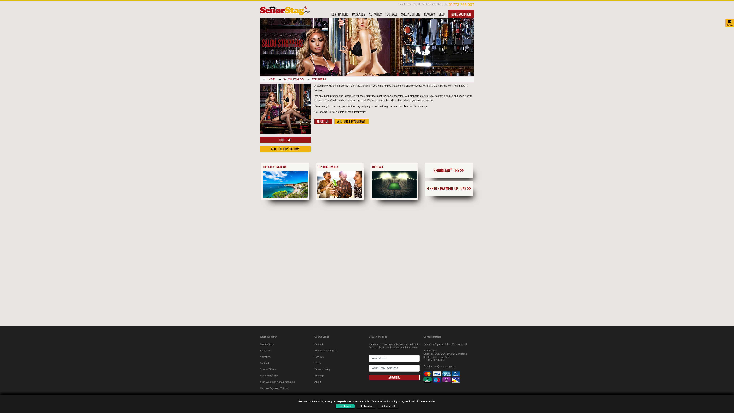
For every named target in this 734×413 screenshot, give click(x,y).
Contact (430, 4)
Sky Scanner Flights (325, 350)
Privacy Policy (322, 369)
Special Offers (410, 14)
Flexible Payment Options (447, 188)
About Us (442, 4)
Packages (358, 14)
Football (391, 14)
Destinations (339, 14)
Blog (442, 14)
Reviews (429, 14)
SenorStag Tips (447, 170)
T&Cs (317, 363)
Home (421, 4)
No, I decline (366, 406)
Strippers (319, 79)
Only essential (388, 406)
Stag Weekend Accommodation (277, 381)
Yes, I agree (345, 406)
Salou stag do (293, 79)
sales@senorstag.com (443, 366)
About (317, 381)
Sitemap (319, 375)
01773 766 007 (461, 4)
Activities (375, 14)
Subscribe (394, 377)
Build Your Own (461, 14)
